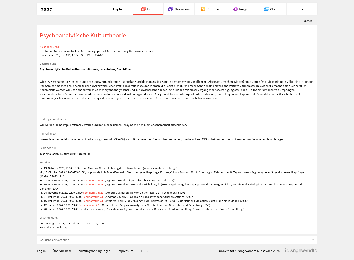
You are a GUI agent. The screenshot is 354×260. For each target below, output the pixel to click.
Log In (41, 251)
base (46, 9)
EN (147, 251)
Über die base (62, 251)
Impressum (125, 251)
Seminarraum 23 (93, 180)
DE (142, 251)
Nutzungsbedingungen (94, 251)
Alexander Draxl (49, 47)
